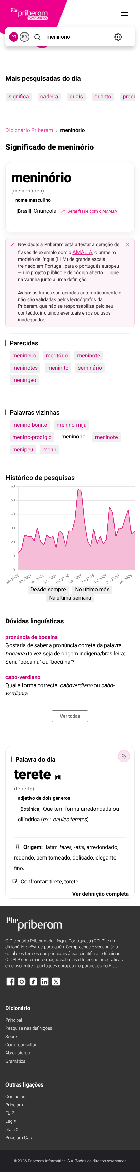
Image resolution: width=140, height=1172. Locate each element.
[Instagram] (22, 985)
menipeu (22, 449)
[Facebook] (10, 985)
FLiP (9, 1113)
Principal (13, 1020)
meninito (57, 367)
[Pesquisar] (37, 36)
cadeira (49, 96)
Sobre (11, 1036)
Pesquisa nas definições (28, 1028)
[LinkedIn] (44, 985)
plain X (11, 1129)
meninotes (25, 367)
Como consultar (20, 1045)
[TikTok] (33, 985)
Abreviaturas (17, 1053)
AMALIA (82, 252)
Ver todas (70, 716)
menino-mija (72, 425)
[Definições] (118, 36)
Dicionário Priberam (29, 130)
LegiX (10, 1121)
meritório (57, 355)
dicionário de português (34, 947)
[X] (56, 985)
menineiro (24, 355)
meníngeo (24, 380)
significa (18, 96)
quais (76, 96)
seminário (90, 367)
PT (13, 37)
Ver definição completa (100, 894)
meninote (88, 355)
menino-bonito (29, 425)
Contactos (15, 1097)
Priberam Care (19, 1138)
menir (50, 449)
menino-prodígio (32, 437)
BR (24, 37)
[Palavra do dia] (124, 756)
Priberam (14, 1105)
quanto (102, 96)
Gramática (15, 1061)
